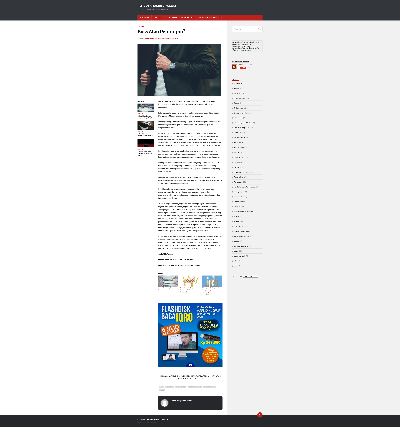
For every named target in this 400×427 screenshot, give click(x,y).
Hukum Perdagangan (241, 128)
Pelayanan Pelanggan (241, 172)
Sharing (236, 221)
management (181, 387)
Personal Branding (240, 197)
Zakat (236, 266)
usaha (162, 390)
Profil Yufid (172, 18)
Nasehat (237, 167)
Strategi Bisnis (239, 226)
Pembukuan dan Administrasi (244, 187)
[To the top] (259, 415)
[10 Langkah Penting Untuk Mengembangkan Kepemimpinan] (212, 281)
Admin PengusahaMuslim (154, 38)
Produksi (237, 207)
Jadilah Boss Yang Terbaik (166, 288)
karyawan (169, 387)
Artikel (141, 26)
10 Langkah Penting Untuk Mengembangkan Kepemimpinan (210, 290)
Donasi (236, 103)
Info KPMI (238, 133)
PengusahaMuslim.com (157, 5)
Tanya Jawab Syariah (241, 236)
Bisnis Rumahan (240, 98)
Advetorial (238, 83)
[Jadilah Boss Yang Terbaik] (168, 281)
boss (161, 387)
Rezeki (236, 216)
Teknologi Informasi (241, 246)
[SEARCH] (259, 29)
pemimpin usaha (209, 387)
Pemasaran (238, 182)
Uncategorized (239, 256)
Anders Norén (150, 423)
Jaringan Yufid (187, 18)
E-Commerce (238, 108)
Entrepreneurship (240, 113)
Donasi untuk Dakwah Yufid (211, 18)
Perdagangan (239, 192)
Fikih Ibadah (238, 118)
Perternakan (238, 202)
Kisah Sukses (238, 142)
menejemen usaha (195, 387)
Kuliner (236, 152)
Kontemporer (239, 147)
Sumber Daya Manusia (242, 231)
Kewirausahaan (239, 137)
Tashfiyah (237, 241)
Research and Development (244, 211)
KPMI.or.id (158, 18)
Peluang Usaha (239, 177)
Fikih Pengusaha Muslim (243, 123)
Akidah (236, 88)
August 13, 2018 (172, 38)
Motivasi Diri (238, 157)
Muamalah (238, 162)
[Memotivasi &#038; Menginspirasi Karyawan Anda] (190, 281)
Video (236, 261)
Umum (236, 251)
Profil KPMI (144, 18)
